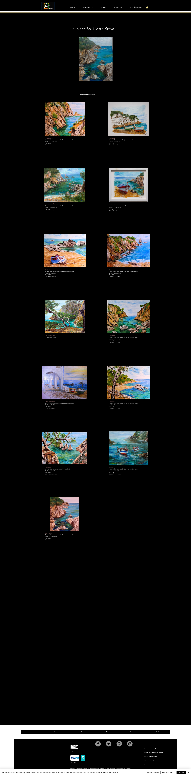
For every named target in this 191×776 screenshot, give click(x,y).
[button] (87, 7)
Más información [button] (153, 772)
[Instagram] (130, 743)
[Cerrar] (188, 772)
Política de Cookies (149, 761)
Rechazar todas (167, 772)
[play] (144, 79)
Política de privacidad (110, 772)
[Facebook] (98, 743)
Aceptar (181, 772)
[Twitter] (108, 743)
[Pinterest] (119, 743)
